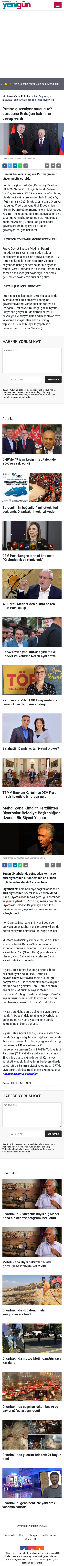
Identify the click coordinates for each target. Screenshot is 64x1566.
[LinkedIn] (15, 165)
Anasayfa (11, 96)
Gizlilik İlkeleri (49, 1535)
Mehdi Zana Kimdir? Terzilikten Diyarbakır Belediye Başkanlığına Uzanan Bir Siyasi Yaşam (37, 84)
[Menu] (58, 5)
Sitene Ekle (31, 1539)
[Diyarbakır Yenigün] (16, 4)
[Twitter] (10, 165)
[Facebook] (4, 165)
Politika (25, 96)
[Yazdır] (25, 165)
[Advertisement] (32, 44)
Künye (22, 1535)
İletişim (34, 1535)
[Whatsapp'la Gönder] (20, 165)
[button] (47, 165)
